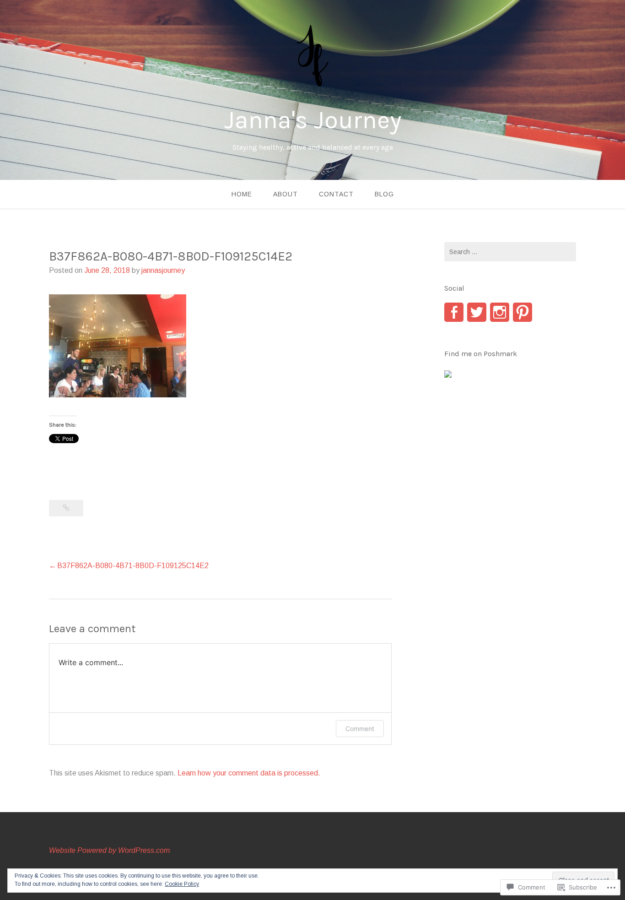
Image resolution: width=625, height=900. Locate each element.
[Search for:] (510, 251)
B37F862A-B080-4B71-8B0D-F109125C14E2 (133, 565)
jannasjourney (163, 270)
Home (242, 194)
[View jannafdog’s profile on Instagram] (499, 312)
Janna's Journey (312, 120)
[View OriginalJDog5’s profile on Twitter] (476, 312)
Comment (359, 728)
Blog (384, 194)
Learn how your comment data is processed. (249, 773)
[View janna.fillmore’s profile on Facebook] (453, 312)
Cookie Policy (182, 884)
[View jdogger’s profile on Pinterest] (522, 312)
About (285, 194)
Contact (336, 194)
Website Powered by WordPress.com (109, 850)
